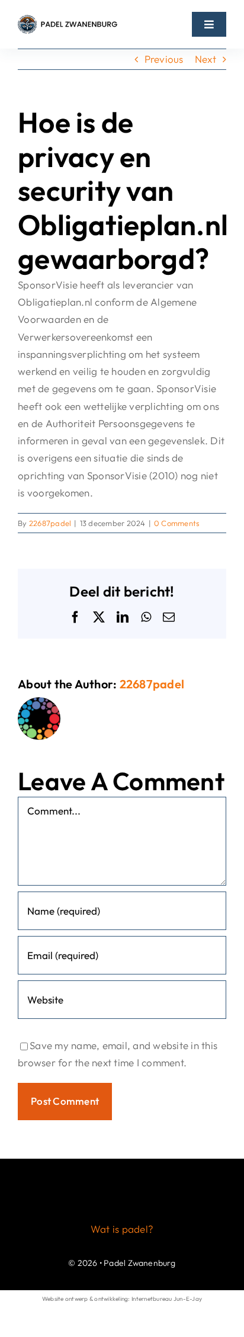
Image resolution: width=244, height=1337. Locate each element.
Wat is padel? (122, 1229)
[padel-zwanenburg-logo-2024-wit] (122, 1175)
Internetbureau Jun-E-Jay (166, 1299)
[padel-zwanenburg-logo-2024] (68, 19)
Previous (164, 59)
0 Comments (177, 523)
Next (205, 59)
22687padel (50, 523)
